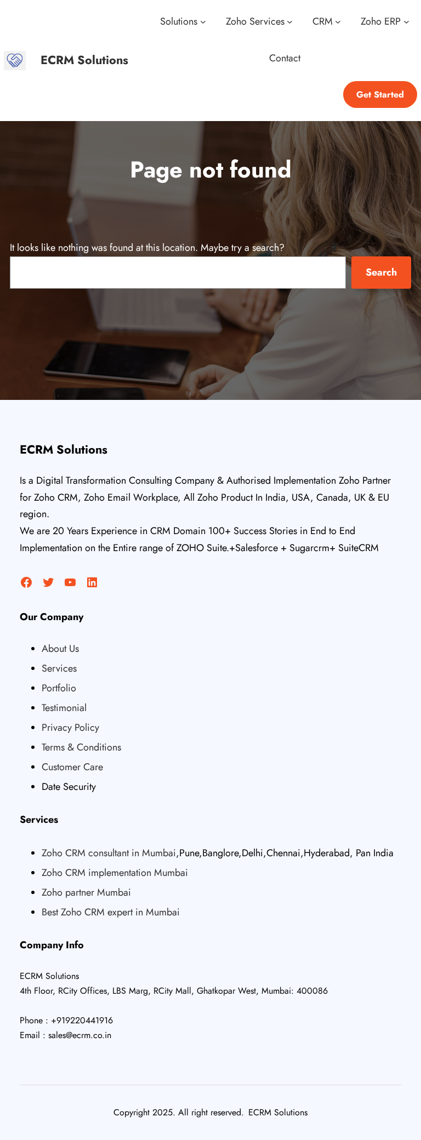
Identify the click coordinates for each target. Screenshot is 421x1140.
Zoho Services (255, 21)
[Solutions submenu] (203, 22)
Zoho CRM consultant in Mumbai (109, 853)
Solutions (178, 21)
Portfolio (59, 688)
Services (59, 668)
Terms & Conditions (81, 747)
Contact (284, 58)
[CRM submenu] (338, 22)
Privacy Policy (70, 727)
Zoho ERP (381, 21)
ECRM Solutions (84, 59)
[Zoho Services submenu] (290, 22)
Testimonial (64, 708)
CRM (322, 21)
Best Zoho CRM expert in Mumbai (111, 912)
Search (381, 272)
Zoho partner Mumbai (86, 892)
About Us (60, 648)
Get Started (380, 94)
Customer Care (72, 767)
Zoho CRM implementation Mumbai (115, 873)
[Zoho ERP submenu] (406, 22)
